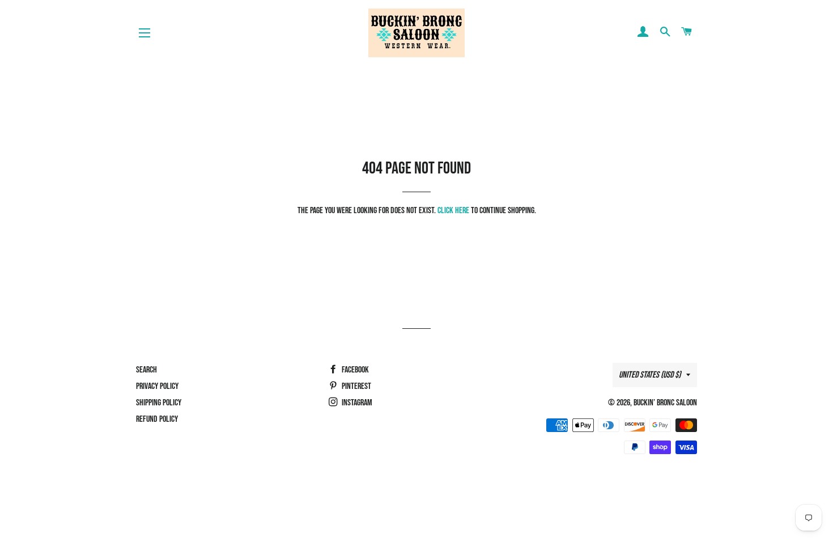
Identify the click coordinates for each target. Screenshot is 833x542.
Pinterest (355, 386)
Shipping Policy (158, 402)
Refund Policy (157, 419)
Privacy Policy (157, 386)
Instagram (356, 402)
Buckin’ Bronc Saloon (665, 402)
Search (146, 370)
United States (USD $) (650, 375)
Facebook (354, 370)
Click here (453, 210)
